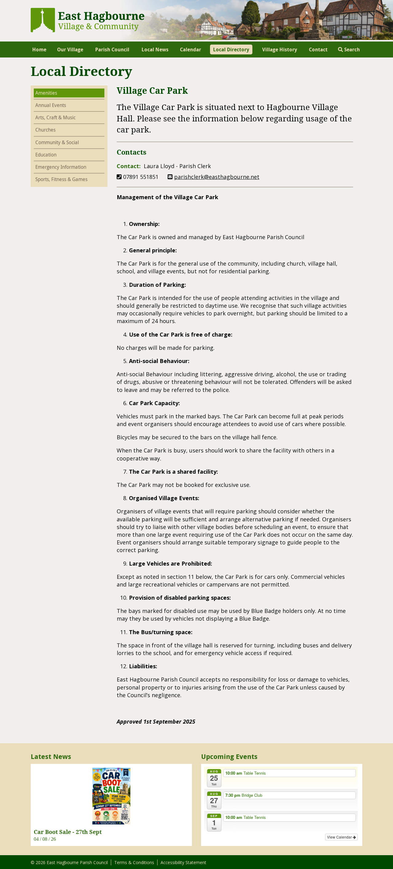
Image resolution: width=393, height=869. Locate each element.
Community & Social (57, 142)
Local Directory (231, 49)
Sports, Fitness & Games (61, 179)
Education (45, 154)
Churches (45, 129)
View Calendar (340, 836)
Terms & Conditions (134, 862)
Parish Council (112, 49)
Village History (279, 49)
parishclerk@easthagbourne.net (216, 176)
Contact (318, 49)
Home (39, 49)
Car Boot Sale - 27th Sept (68, 831)
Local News (155, 49)
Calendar (190, 49)
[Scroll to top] (380, 856)
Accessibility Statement (183, 862)
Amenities (46, 92)
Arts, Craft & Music (55, 117)
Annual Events (50, 105)
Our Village (70, 49)
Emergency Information (60, 167)
